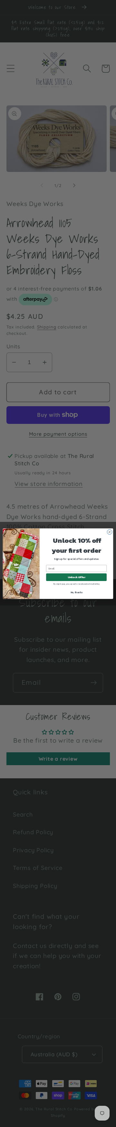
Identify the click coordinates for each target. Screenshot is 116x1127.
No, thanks (76, 592)
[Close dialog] (109, 531)
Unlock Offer (76, 577)
